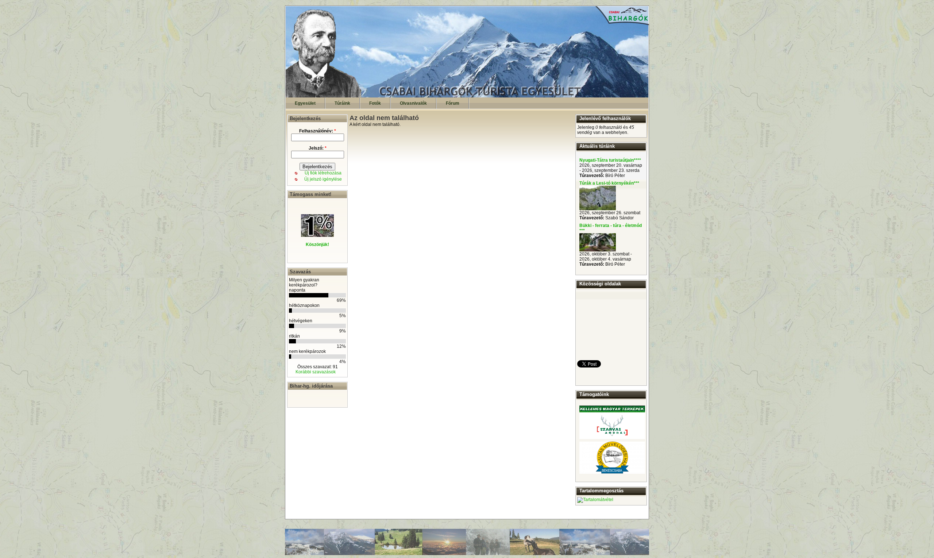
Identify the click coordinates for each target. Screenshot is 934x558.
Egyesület (305, 103)
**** (637, 160)
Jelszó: (318, 148)
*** (636, 183)
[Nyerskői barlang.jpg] (597, 208)
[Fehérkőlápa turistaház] (597, 250)
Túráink (342, 103)
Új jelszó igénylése (323, 179)
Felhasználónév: (317, 131)
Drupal (449, 544)
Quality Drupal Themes (477, 544)
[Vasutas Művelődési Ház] (612, 458)
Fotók (375, 103)
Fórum (452, 103)
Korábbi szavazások (316, 371)
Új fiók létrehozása (323, 173)
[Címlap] (467, 96)
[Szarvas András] (612, 422)
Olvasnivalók (413, 103)
